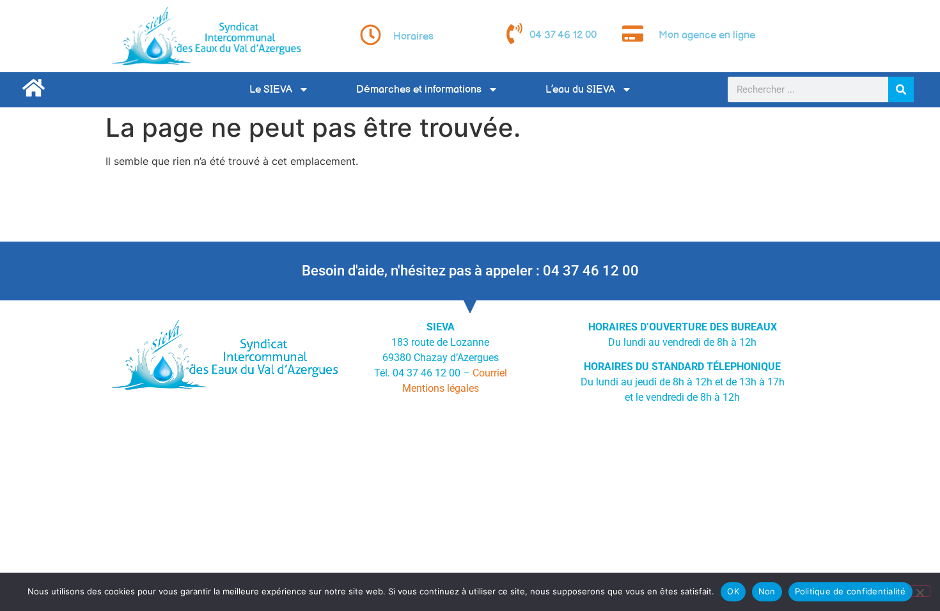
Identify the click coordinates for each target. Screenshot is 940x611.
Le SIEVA (270, 90)
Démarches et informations (419, 90)
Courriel (490, 373)
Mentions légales (440, 388)
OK (733, 591)
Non (767, 591)
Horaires (413, 37)
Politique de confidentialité (850, 591)
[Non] (919, 591)
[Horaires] (370, 34)
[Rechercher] (901, 89)
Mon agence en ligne (707, 35)
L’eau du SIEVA (580, 90)
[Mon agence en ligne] (632, 33)
